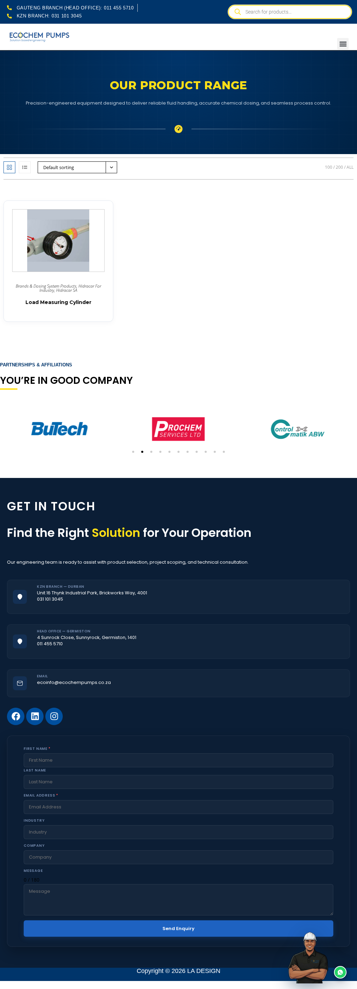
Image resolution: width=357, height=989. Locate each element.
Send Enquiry (178, 928)
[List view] (25, 167)
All (350, 167)
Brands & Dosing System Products (46, 286)
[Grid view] (9, 167)
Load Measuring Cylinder (58, 302)
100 (328, 167)
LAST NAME (35, 770)
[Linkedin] (35, 716)
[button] (343, 44)
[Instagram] (54, 716)
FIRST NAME (37, 748)
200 (339, 167)
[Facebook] (15, 716)
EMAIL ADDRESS (41, 795)
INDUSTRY (34, 820)
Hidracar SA (66, 290)
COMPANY (34, 845)
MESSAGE (33, 870)
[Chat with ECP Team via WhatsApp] (324, 956)
